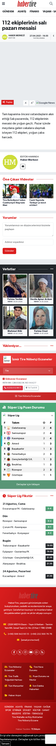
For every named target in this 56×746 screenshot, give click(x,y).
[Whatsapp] (36, 652)
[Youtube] (30, 652)
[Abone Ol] (45, 103)
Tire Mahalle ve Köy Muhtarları (27, 717)
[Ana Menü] (3, 3)
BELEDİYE (16, 713)
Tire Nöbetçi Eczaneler (13, 668)
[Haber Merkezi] (10, 162)
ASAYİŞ (22, 11)
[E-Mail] (22, 166)
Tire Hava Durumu (36, 668)
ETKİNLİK (17, 710)
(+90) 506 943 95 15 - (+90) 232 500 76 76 (30, 634)
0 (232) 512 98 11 (14, 388)
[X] (19, 652)
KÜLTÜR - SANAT (41, 710)
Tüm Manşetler (15, 686)
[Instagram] (25, 652)
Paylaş (9, 102)
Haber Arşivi (15, 695)
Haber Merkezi (29, 160)
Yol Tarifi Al (32, 388)
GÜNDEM (8, 11)
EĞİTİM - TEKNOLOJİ (33, 713)
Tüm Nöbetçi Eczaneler (29, 396)
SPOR (8, 710)
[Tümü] (51, 269)
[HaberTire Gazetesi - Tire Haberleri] (26, 3)
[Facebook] (14, 652)
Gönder (9, 251)
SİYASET (27, 710)
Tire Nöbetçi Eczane (28, 720)
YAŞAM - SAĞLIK (42, 707)
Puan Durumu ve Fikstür (39, 678)
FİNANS (34, 11)
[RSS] (42, 652)
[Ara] (51, 4)
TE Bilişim (35, 729)
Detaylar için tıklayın (28, 484)
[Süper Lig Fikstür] (51, 496)
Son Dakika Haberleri (36, 687)
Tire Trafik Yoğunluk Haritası (13, 678)
